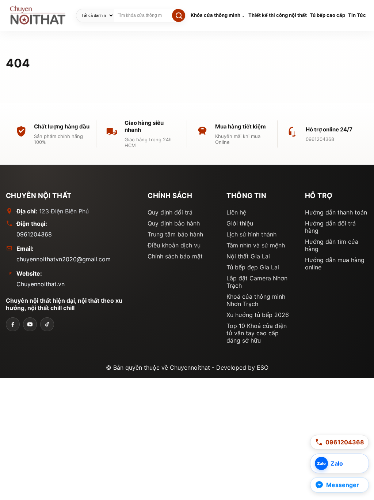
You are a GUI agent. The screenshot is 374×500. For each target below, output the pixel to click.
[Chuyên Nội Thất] (13, 324)
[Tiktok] (47, 324)
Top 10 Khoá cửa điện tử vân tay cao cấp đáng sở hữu (256, 333)
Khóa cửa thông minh (215, 15)
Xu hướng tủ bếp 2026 (257, 314)
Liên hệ (236, 212)
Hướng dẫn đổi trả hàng (330, 227)
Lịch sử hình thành (251, 234)
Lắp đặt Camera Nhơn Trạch (256, 282)
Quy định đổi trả (170, 212)
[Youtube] (30, 324)
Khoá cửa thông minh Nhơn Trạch (255, 300)
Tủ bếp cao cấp (327, 15)
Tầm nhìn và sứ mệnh (255, 245)
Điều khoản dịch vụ (174, 245)
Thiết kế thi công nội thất (277, 15)
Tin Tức (357, 15)
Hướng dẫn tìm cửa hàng (331, 245)
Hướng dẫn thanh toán (336, 212)
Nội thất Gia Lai (248, 256)
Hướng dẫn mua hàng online (335, 263)
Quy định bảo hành (174, 223)
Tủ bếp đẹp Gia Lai (252, 267)
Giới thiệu (239, 223)
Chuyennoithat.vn (40, 284)
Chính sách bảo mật (175, 256)
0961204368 (34, 234)
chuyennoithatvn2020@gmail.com (63, 259)
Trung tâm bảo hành (175, 234)
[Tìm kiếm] (178, 15)
